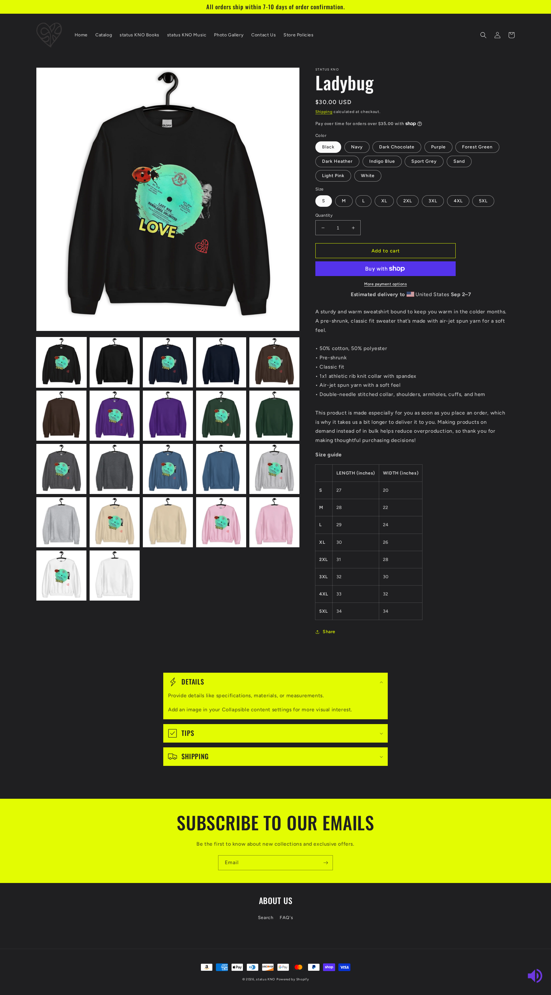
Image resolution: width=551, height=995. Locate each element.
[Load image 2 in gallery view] (115, 362)
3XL (433, 201)
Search (266, 917)
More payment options (385, 284)
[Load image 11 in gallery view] (61, 469)
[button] (483, 35)
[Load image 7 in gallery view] (115, 416)
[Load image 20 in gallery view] (274, 522)
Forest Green (477, 147)
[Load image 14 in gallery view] (221, 469)
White (368, 175)
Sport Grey (424, 161)
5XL (483, 201)
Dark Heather (337, 161)
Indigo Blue (382, 161)
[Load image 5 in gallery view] (274, 362)
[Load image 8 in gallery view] (168, 416)
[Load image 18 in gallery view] (168, 522)
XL (384, 201)
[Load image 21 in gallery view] (61, 575)
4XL (458, 201)
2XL (407, 201)
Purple (438, 147)
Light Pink (333, 175)
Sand (459, 161)
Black (328, 147)
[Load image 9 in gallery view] (221, 416)
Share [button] (329, 631)
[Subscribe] (326, 862)
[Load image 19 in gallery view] (221, 522)
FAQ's (286, 917)
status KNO (265, 979)
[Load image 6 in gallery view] (61, 416)
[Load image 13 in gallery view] (168, 469)
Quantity (324, 215)
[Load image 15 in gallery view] (274, 469)
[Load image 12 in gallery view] (115, 469)
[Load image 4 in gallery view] (221, 362)
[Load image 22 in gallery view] (115, 575)
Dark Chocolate (397, 147)
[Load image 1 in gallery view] (61, 362)
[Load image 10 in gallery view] (274, 416)
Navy (357, 147)
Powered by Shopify (292, 979)
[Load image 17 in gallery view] (115, 522)
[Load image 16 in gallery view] (61, 522)
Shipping (324, 111)
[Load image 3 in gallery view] (168, 362)
